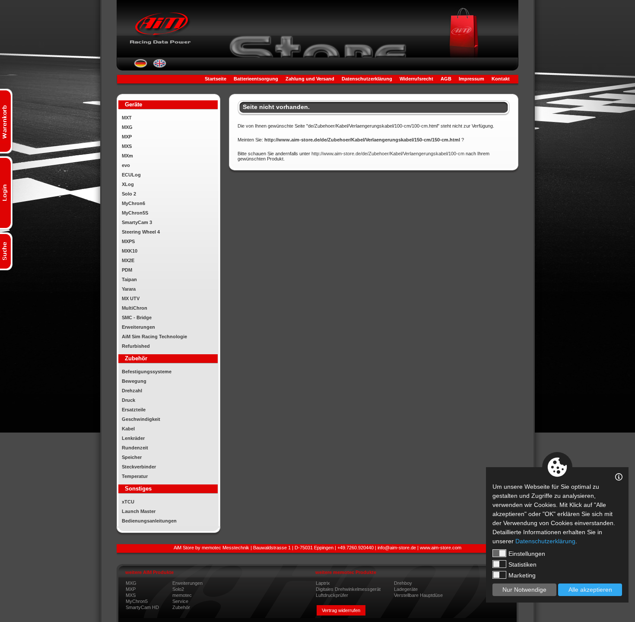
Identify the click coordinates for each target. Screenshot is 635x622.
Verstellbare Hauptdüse (418, 595)
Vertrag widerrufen (341, 610)
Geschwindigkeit (141, 419)
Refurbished (136, 346)
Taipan (129, 279)
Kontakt (501, 78)
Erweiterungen (138, 327)
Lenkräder (133, 438)
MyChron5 (137, 601)
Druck (128, 400)
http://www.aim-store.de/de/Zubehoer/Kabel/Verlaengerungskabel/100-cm (387, 153)
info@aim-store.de (397, 547)
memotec (182, 595)
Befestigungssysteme (146, 371)
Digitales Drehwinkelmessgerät (348, 589)
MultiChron (134, 308)
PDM (127, 270)
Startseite (215, 78)
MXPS (128, 241)
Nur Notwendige (524, 589)
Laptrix (323, 583)
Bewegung (134, 381)
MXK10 (129, 250)
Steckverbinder (139, 466)
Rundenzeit (135, 447)
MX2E (128, 260)
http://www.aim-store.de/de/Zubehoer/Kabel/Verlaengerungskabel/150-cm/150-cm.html (362, 139)
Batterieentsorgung (256, 78)
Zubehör (181, 607)
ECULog (131, 174)
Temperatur (135, 476)
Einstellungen (526, 553)
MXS (127, 146)
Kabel (128, 428)
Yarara (129, 289)
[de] (140, 66)
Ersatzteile (134, 409)
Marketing (522, 575)
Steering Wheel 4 (141, 231)
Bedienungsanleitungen (149, 520)
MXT (127, 117)
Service (180, 601)
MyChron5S (135, 212)
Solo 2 (129, 193)
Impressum (471, 78)
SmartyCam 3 (137, 222)
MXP (127, 136)
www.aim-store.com (440, 547)
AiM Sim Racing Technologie (154, 336)
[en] (159, 66)
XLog (128, 184)
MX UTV (131, 298)
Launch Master (139, 511)
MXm (127, 155)
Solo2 (178, 589)
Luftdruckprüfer (332, 595)
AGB (446, 78)
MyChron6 (133, 203)
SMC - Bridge (137, 317)
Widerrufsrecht (416, 78)
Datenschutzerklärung (367, 78)
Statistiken (522, 564)
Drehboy (403, 583)
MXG (127, 127)
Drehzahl (132, 390)
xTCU (128, 501)
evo (126, 165)
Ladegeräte (406, 589)
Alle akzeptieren (590, 589)
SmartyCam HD (142, 607)
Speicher (132, 457)
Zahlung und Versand (310, 78)
